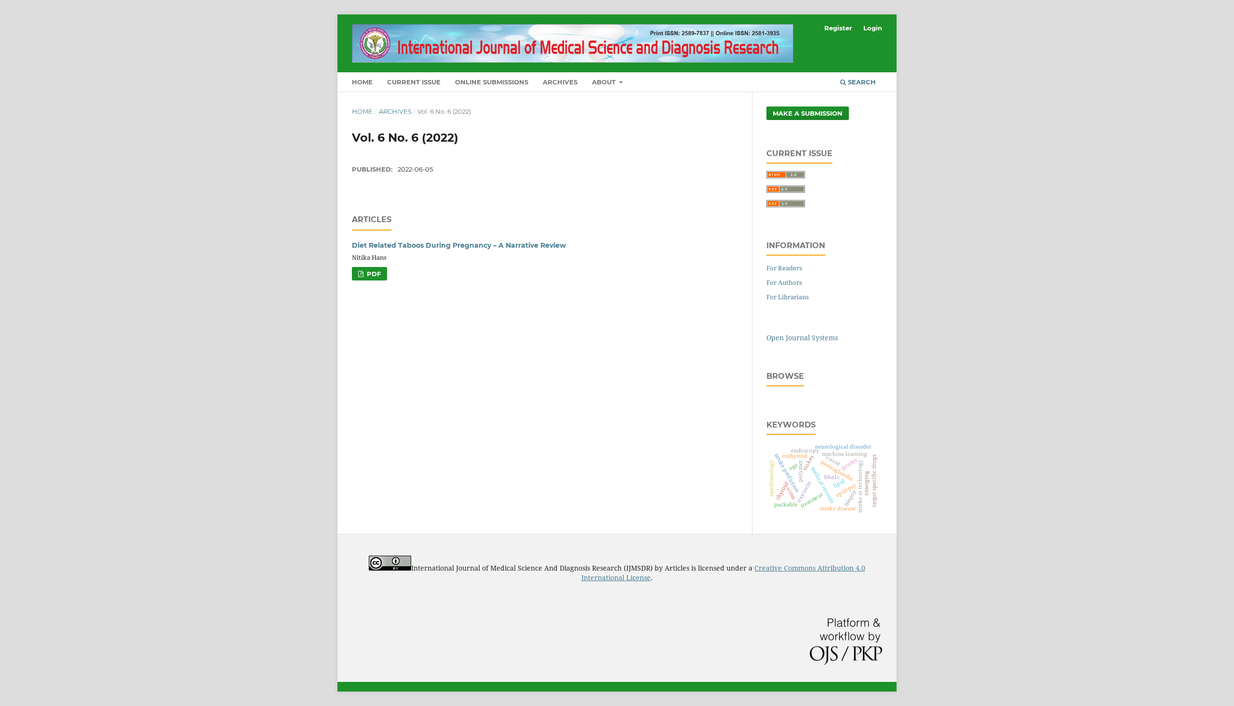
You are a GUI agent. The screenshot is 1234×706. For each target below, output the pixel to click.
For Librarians (787, 297)
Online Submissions (491, 82)
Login (872, 28)
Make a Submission (808, 113)
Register (838, 28)
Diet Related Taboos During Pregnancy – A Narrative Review (459, 245)
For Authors (784, 282)
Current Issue (414, 82)
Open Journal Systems (802, 337)
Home (362, 82)
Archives (560, 82)
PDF (373, 274)
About (604, 82)
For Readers (784, 268)
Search (861, 82)
